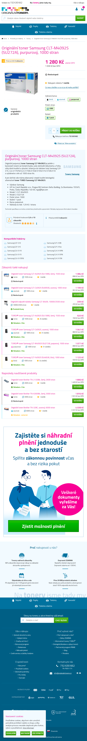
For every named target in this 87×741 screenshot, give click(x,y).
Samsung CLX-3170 (14, 250)
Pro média (22, 675)
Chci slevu (61, 620)
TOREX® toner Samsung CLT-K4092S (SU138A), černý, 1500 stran (38, 315)
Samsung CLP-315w (54, 247)
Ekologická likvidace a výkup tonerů (65, 644)
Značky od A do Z (22, 641)
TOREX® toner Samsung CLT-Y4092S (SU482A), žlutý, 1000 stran (37, 357)
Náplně (18, 26)
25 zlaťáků (43, 319)
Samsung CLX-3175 (14, 254)
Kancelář (71, 26)
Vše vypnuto (37, 733)
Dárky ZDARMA (65, 638)
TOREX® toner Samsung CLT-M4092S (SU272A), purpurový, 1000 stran (40, 343)
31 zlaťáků (47, 346)
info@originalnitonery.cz (63, 673)
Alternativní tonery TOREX (65, 641)
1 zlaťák (42, 277)
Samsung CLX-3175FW (15, 258)
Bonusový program (22, 644)
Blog (65, 650)
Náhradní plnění (22, 650)
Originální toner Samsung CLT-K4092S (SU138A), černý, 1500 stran (38, 273)
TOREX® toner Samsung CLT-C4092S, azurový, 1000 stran (34, 329)
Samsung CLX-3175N (54, 258)
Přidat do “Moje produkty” (66, 143)
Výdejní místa (22, 638)
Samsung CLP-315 (14, 247)
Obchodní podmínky (22, 672)
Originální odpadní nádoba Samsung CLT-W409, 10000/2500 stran (38, 301)
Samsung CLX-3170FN (55, 250)
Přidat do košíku (71, 130)
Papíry (35, 26)
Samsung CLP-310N (54, 243)
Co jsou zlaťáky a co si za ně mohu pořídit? (62, 87)
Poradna (66, 653)
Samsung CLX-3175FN (55, 254)
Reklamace (22, 647)
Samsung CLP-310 (14, 243)
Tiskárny (53, 26)
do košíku (78, 281)
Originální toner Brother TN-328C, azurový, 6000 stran (33, 407)
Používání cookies (22, 669)
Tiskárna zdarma (45, 32)
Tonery (28, 38)
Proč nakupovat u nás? (65, 635)
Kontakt (22, 678)
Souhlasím (11, 733)
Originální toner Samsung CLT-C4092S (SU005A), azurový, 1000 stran (39, 287)
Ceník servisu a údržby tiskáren (22, 653)
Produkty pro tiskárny (16, 38)
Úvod (5, 38)
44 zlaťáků (43, 360)
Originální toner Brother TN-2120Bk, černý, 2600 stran (33, 379)
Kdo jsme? (22, 665)
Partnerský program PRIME (65, 647)
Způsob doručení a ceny (22, 635)
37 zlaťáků (45, 332)
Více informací (28, 728)
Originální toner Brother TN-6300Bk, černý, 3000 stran (33, 393)
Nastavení (25, 733)
